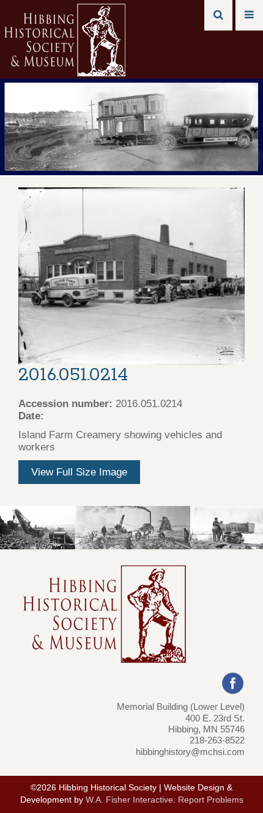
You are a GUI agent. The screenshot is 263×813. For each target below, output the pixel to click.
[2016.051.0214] (131, 275)
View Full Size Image (79, 472)
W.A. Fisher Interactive (129, 799)
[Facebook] (233, 683)
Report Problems (210, 799)
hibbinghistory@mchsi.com (190, 751)
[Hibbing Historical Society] (66, 39)
